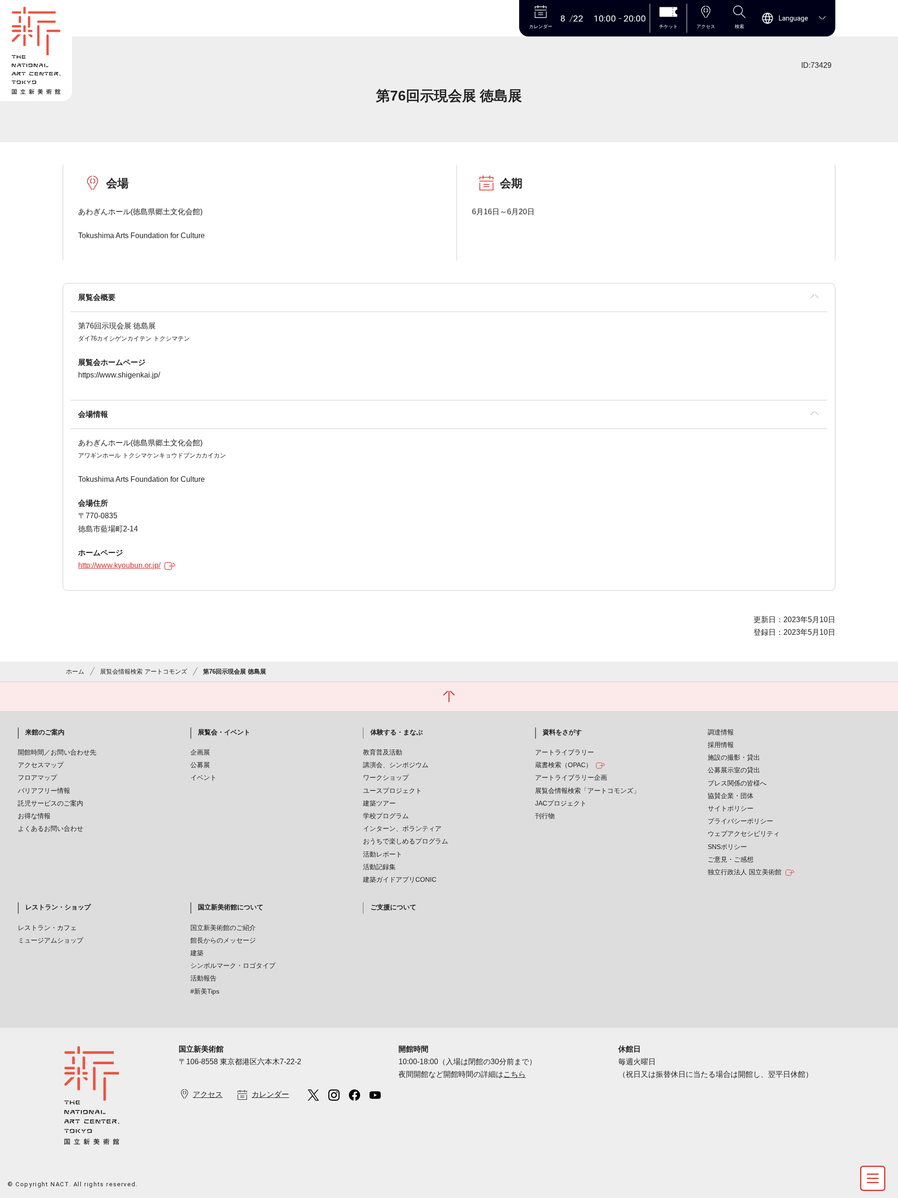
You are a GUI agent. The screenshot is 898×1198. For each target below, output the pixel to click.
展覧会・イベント (224, 732)
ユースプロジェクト (392, 790)
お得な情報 (34, 816)
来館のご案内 (45, 732)
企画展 (200, 752)
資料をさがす (562, 732)
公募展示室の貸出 (734, 770)
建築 (196, 953)
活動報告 (203, 978)
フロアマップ (37, 777)
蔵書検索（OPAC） (563, 765)
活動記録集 (379, 867)
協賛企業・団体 (730, 795)
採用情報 (721, 744)
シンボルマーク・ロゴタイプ (232, 965)
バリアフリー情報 (44, 790)
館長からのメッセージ (223, 940)
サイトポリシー (730, 808)
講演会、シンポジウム (395, 765)
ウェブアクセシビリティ (744, 833)
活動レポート (382, 854)
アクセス (208, 1094)
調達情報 (721, 732)
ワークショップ (386, 777)
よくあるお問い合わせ (50, 828)
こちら (514, 1074)
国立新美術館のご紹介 (223, 927)
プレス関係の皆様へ (737, 783)
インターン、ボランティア (402, 828)
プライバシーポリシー (740, 821)
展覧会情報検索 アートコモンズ (143, 671)
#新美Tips (204, 991)
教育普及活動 (382, 752)
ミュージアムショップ (50, 940)
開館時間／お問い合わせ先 (57, 752)
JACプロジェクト (561, 803)
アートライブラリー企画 (571, 777)
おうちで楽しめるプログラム (405, 841)
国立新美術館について (230, 907)
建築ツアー (379, 803)
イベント (203, 777)
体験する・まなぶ (396, 732)
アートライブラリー (564, 752)
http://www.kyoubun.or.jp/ (119, 565)
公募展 (200, 765)
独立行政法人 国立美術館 (745, 872)
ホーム (75, 671)
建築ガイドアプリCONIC (399, 879)
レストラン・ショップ (58, 907)
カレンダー (270, 1094)
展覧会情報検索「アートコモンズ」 (587, 790)
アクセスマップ (41, 765)
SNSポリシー (727, 846)
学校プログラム (386, 816)
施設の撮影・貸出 (734, 757)
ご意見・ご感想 (730, 859)
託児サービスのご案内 (50, 803)
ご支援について (393, 907)
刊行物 (545, 816)
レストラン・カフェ (47, 927)
